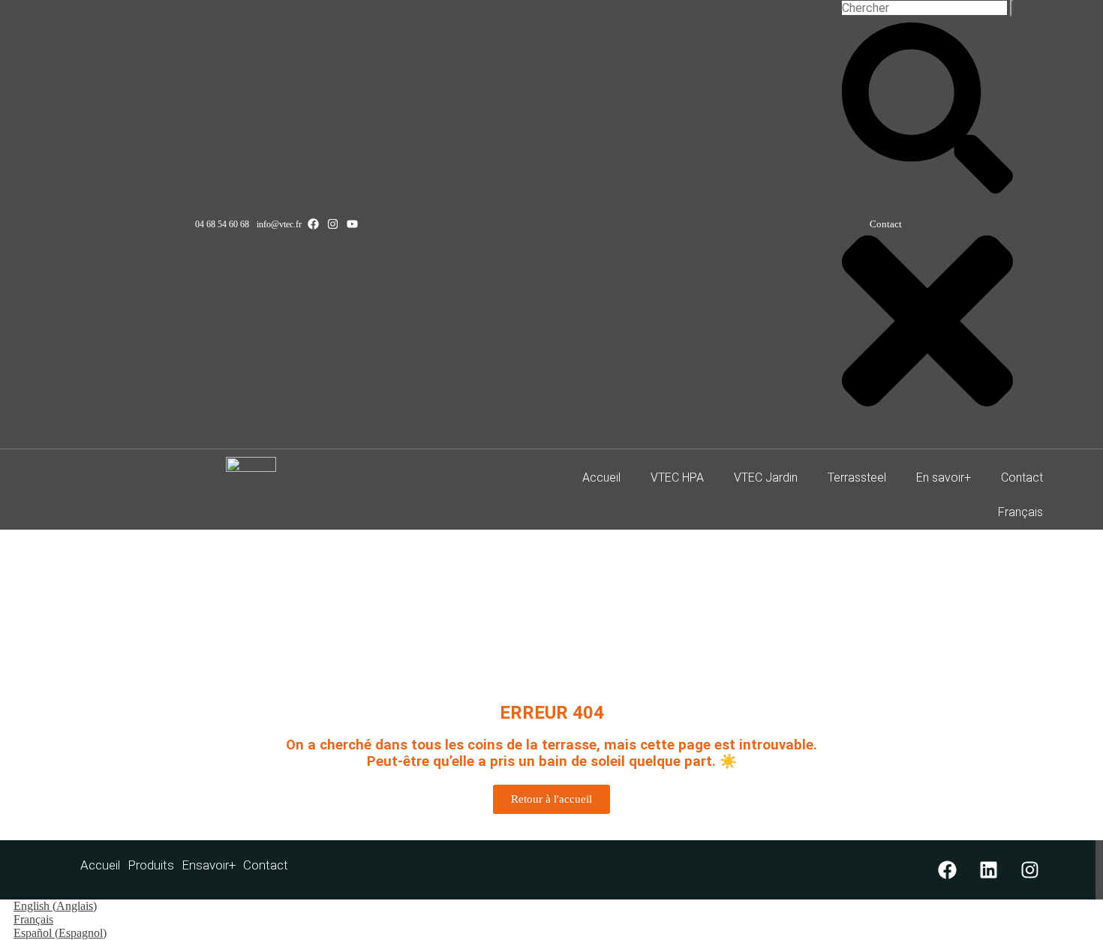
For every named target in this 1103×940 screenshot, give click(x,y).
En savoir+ (943, 477)
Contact (1022, 477)
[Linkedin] (988, 869)
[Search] (1011, 8)
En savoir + (209, 864)
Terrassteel (857, 477)
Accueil (601, 477)
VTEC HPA (677, 477)
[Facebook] (313, 224)
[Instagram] (333, 224)
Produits (151, 864)
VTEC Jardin (766, 477)
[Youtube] (352, 224)
